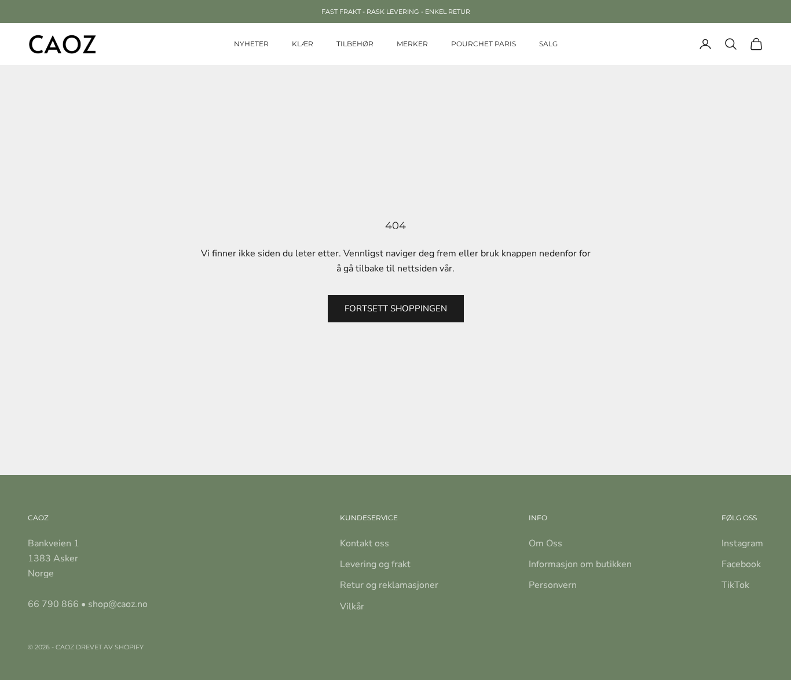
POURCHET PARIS (483, 43)
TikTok (735, 585)
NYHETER (251, 43)
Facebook (741, 564)
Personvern (553, 585)
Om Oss (545, 543)
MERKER (412, 43)
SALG (548, 43)
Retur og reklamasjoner (389, 585)
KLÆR (302, 43)
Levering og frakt (375, 564)
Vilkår (352, 606)
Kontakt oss (364, 543)
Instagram (742, 543)
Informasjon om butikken (580, 564)
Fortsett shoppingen (396, 308)
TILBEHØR (354, 43)
